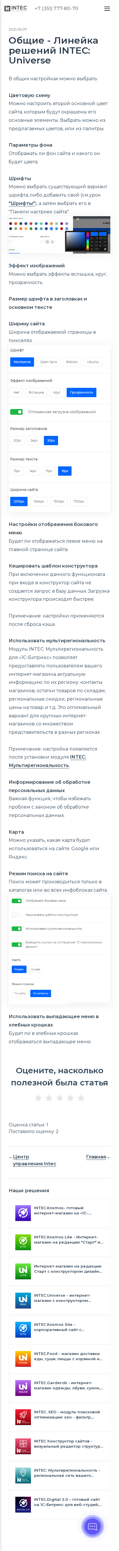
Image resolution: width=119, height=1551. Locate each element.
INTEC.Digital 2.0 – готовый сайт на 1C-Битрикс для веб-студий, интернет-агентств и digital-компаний (67, 1502)
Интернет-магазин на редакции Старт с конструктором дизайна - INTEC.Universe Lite (68, 1269)
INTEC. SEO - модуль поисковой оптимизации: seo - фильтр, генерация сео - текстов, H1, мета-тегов (67, 1415)
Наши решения (29, 1190)
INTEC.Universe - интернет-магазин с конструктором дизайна (62, 1298)
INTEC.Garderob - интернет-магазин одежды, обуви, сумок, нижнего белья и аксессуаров (67, 1385)
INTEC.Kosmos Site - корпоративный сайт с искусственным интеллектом (65, 1327)
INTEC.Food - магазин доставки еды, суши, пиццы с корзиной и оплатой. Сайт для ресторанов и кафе (68, 1356)
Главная (96, 1157)
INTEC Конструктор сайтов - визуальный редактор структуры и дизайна (68, 1444)
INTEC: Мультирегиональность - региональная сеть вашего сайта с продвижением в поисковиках (67, 1473)
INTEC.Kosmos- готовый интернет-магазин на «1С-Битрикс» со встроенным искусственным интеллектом (65, 1210)
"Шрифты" (22, 203)
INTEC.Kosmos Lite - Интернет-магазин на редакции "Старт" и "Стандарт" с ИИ (67, 1240)
